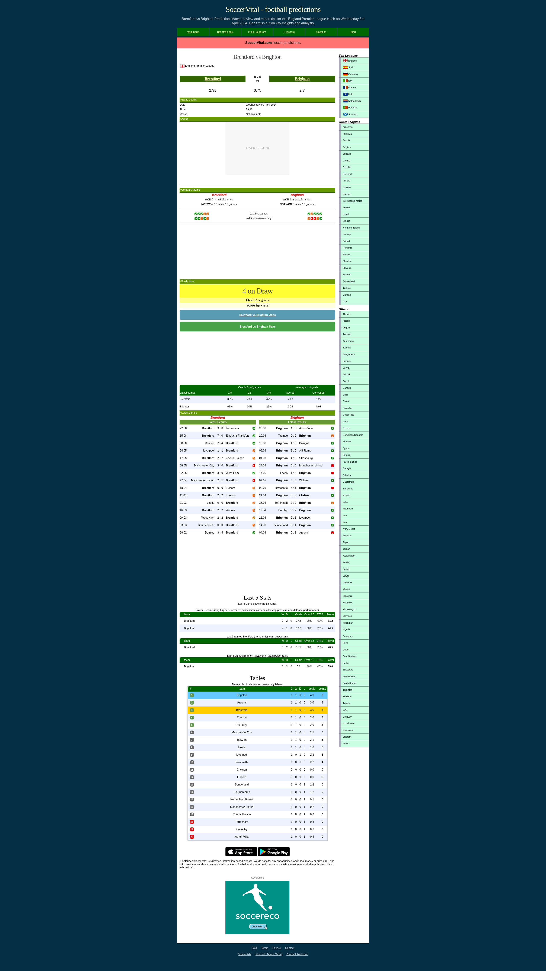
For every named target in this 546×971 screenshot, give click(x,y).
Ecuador (347, 441)
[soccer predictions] (257, 933)
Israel (346, 214)
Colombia (347, 408)
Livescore (289, 31)
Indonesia (348, 508)
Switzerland (349, 281)
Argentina (348, 127)
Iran (345, 515)
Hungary (347, 194)
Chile (345, 394)
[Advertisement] (257, 148)
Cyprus (346, 428)
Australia (347, 133)
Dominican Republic (353, 435)
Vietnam (347, 736)
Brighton (302, 79)
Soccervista (244, 954)
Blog (353, 31)
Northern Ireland (351, 227)
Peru (345, 643)
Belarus (347, 361)
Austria (346, 140)
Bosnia (346, 374)
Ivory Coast (349, 529)
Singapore (348, 669)
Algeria (346, 320)
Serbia (346, 663)
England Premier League (199, 65)
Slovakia (347, 261)
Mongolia (347, 602)
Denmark (347, 174)
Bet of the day (225, 31)
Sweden (347, 274)
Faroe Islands (350, 461)
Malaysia (347, 596)
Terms (264, 948)
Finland (346, 180)
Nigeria (346, 629)
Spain (351, 67)
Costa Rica (348, 414)
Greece (347, 187)
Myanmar (348, 622)
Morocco (347, 616)
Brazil (346, 381)
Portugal (352, 107)
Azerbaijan (348, 341)
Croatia (346, 160)
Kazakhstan (349, 555)
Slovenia (347, 268)
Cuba (345, 421)
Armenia (347, 334)
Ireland (346, 207)
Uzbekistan (348, 723)
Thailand (347, 696)
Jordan (346, 549)
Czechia (347, 167)
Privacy (276, 948)
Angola (346, 327)
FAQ (254, 948)
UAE (345, 710)
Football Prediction (297, 954)
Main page (193, 31)
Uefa (350, 94)
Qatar (346, 649)
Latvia (346, 575)
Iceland (346, 495)
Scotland (352, 114)
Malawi (346, 589)
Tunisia (346, 703)
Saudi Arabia (349, 656)
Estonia (346, 455)
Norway (347, 234)
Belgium (347, 147)
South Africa (349, 676)
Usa (345, 301)
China (346, 401)
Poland (346, 241)
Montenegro (349, 609)
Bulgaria (347, 153)
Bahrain (347, 347)
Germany (353, 74)
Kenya (346, 562)
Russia (346, 254)
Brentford (213, 79)
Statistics (321, 31)
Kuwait (346, 569)
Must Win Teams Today (269, 954)
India (345, 502)
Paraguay (348, 636)
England (352, 60)
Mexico (346, 221)
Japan (346, 542)
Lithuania (347, 582)
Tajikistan (347, 690)
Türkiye (347, 288)
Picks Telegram (257, 31)
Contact (289, 948)
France (352, 87)
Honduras (348, 488)
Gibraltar (347, 475)
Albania (346, 314)
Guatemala (348, 481)
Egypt (346, 448)
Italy (350, 80)
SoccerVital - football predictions (273, 9)
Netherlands (354, 101)
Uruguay (347, 716)
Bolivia (346, 368)
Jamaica (347, 535)
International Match (352, 201)
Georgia (347, 468)
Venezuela (348, 730)
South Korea (349, 683)
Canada (347, 388)
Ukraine (347, 294)
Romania (347, 247)
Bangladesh (349, 354)
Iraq (345, 522)
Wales (346, 743)
